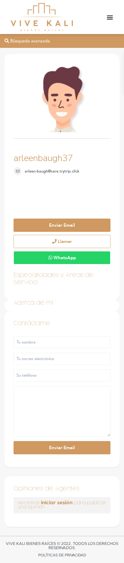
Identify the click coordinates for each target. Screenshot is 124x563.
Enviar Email (62, 225)
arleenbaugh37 (43, 158)
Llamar (64, 241)
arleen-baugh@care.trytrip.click (52, 171)
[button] (110, 17)
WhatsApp (64, 258)
